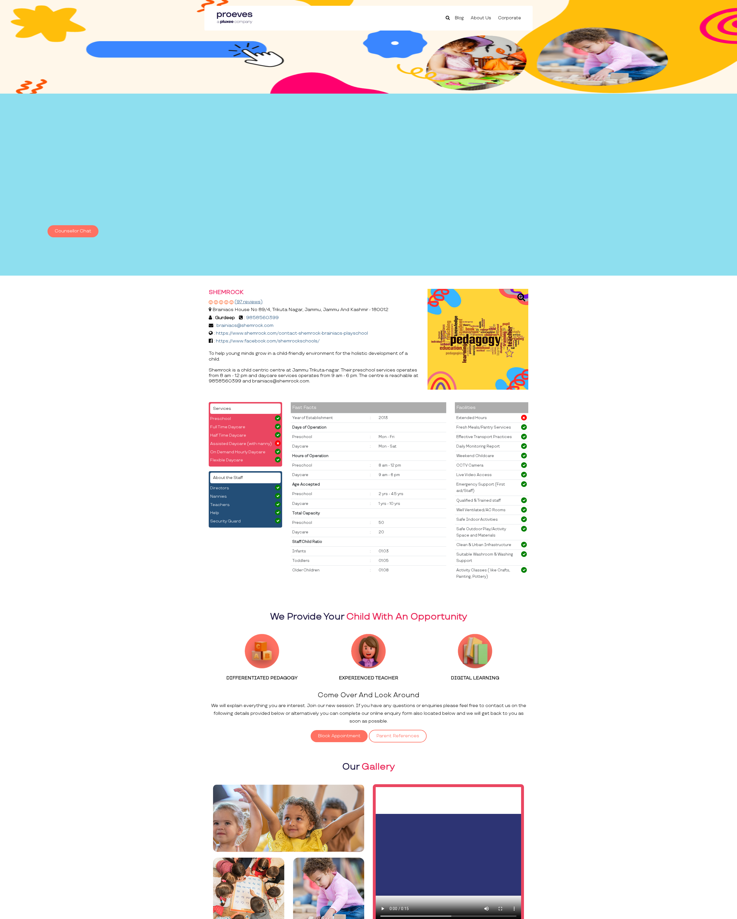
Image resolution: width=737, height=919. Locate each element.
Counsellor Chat (73, 231)
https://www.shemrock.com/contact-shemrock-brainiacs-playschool (292, 333)
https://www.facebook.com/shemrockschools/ (268, 341)
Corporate (509, 18)
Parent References (397, 736)
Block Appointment (339, 736)
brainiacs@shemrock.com (244, 325)
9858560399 (262, 318)
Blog (459, 18)
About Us (481, 18)
